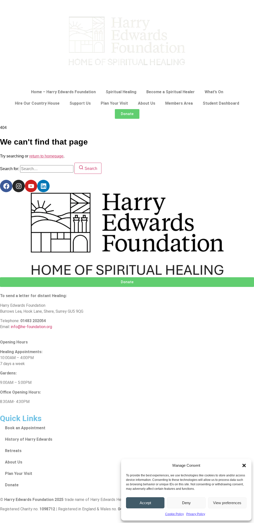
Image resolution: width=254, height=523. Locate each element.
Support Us (80, 103)
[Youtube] (31, 186)
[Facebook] (6, 186)
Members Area (179, 103)
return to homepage (46, 156)
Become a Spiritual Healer (170, 92)
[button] (244, 465)
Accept (145, 503)
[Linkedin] (43, 186)
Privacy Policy (195, 514)
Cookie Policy (174, 514)
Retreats (13, 450)
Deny (186, 503)
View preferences (227, 503)
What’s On (214, 92)
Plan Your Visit (114, 103)
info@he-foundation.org (31, 326)
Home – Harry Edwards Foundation (63, 92)
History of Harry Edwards (28, 439)
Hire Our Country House (37, 103)
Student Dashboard (221, 103)
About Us (146, 103)
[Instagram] (18, 186)
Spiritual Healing (121, 92)
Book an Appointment (25, 428)
